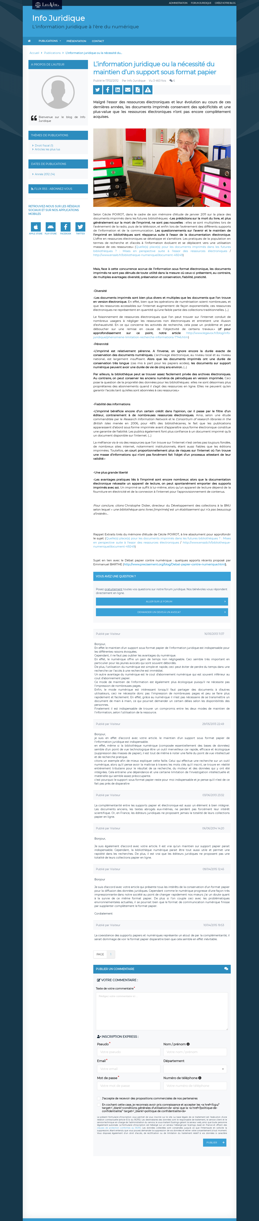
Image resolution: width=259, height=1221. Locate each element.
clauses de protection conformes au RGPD (119, 1128)
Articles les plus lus (47, 149)
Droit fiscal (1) (44, 145)
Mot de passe (107, 1078)
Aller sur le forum (159, 601)
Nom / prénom (175, 1044)
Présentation (76, 41)
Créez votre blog (225, 3)
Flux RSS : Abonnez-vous (53, 189)
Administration (178, 3)
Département (173, 1061)
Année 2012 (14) (45, 174)
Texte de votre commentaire (114, 988)
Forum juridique (201, 3)
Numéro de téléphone (180, 1078)
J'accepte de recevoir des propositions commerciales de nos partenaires (150, 1098)
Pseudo (103, 1044)
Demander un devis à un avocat (159, 612)
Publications (48, 40)
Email (101, 1061)
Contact (98, 41)
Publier (211, 1142)
